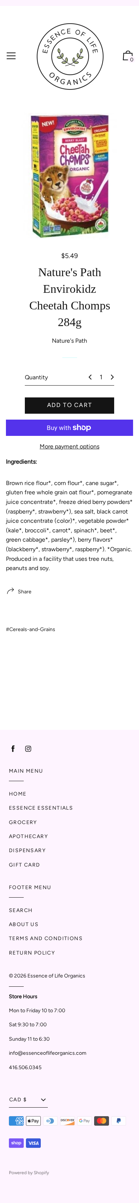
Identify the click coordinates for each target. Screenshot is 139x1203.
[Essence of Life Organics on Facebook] (13, 749)
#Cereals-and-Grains (30, 629)
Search (21, 910)
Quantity (36, 377)
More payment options (69, 446)
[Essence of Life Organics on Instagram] (28, 749)
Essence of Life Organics (56, 976)
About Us (24, 924)
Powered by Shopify (29, 1172)
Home (18, 794)
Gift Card (24, 865)
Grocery (23, 822)
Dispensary (27, 850)
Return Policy (32, 953)
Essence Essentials (41, 808)
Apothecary (28, 836)
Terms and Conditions (46, 938)
